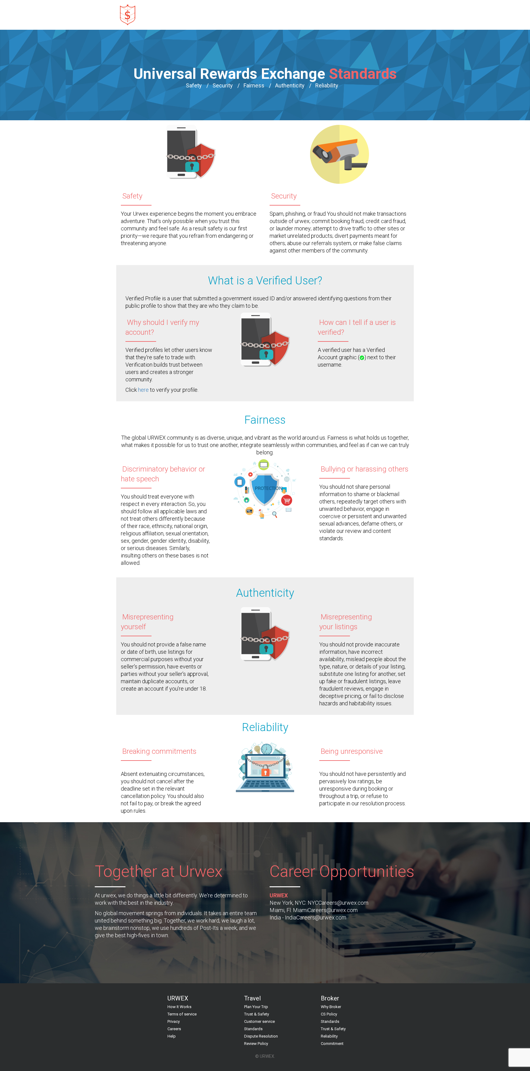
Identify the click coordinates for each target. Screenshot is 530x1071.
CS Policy (329, 1014)
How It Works (179, 1006)
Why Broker (331, 1006)
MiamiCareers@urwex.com (325, 910)
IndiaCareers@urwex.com (315, 917)
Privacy (173, 1021)
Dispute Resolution (261, 1036)
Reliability (329, 1036)
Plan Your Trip (256, 1006)
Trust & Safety (256, 1014)
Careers (174, 1029)
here (143, 390)
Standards (253, 1029)
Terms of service (182, 1014)
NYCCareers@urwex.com (338, 903)
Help (171, 1036)
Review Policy (256, 1043)
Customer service (259, 1021)
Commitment (332, 1043)
